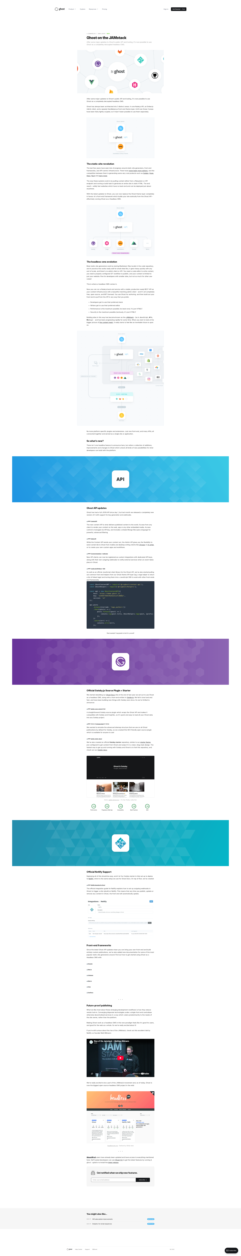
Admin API (93, 538)
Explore (82, 9)
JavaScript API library (96, 568)
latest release (113, 1162)
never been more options (138, 171)
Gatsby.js (130, 697)
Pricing (104, 9)
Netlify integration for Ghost (98, 885)
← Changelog (91, 33)
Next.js (90, 969)
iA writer (151, 545)
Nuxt (93, 176)
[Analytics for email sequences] (120, 1224)
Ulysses (142, 545)
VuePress (90, 992)
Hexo (88, 176)
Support (87, 1249)
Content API (94, 521)
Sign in (166, 9)
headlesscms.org (112, 1145)
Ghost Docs (110, 695)
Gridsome (90, 975)
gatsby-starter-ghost (96, 738)
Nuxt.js (90, 981)
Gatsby (145, 173)
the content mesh (106, 322)
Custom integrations (96, 553)
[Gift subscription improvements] (120, 1219)
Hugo (151, 173)
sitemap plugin (100, 724)
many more (103, 176)
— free (178, 9)
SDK (104, 568)
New (108, 33)
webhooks (105, 553)
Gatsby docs (102, 750)
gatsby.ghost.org (114, 800)
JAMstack (130, 317)
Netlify (91, 879)
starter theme (145, 742)
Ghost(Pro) (91, 1157)
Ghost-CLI (119, 1160)
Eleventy (90, 963)
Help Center (78, 1249)
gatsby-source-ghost (96, 709)
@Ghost (94, 1249)
